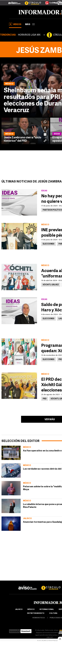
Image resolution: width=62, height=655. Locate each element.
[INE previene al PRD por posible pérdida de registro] (19, 236)
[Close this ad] (60, 639)
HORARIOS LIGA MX (29, 35)
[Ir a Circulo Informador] (31, 1)
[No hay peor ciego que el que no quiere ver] (19, 202)
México (27, 447)
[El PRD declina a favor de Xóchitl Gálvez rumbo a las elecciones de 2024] (19, 385)
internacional (46, 609)
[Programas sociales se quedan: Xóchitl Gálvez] (19, 352)
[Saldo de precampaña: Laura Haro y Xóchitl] (19, 311)
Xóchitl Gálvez (51, 285)
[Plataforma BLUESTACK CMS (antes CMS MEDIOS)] (25, 630)
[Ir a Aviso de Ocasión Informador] (14, 1)
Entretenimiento (35, 613)
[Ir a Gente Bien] (49, 1)
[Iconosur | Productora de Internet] (14, 630)
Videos (17, 24)
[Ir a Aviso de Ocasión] (27, 585)
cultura (53, 613)
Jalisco (27, 518)
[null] (11, 453)
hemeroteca (38, 618)
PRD (44, 399)
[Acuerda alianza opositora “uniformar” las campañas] (19, 277)
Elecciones (48, 244)
